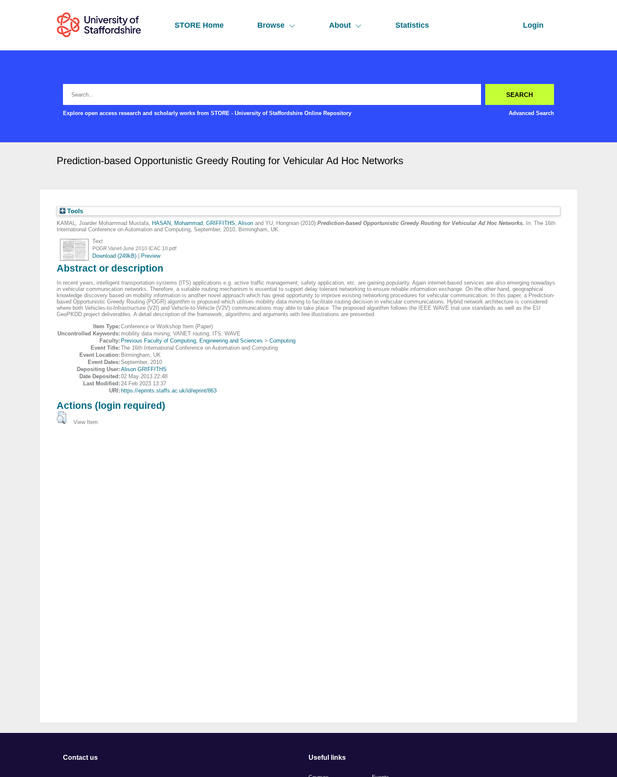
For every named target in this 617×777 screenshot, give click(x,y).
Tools (74, 211)
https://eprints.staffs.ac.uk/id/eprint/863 (169, 390)
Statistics (412, 25)
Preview (150, 256)
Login (533, 25)
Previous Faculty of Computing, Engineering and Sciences (192, 340)
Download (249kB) (114, 256)
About (340, 25)
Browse (271, 25)
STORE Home (199, 25)
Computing (282, 340)
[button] (61, 417)
